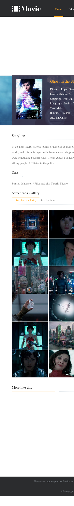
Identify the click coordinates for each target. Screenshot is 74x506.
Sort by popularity (26, 200)
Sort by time (47, 200)
